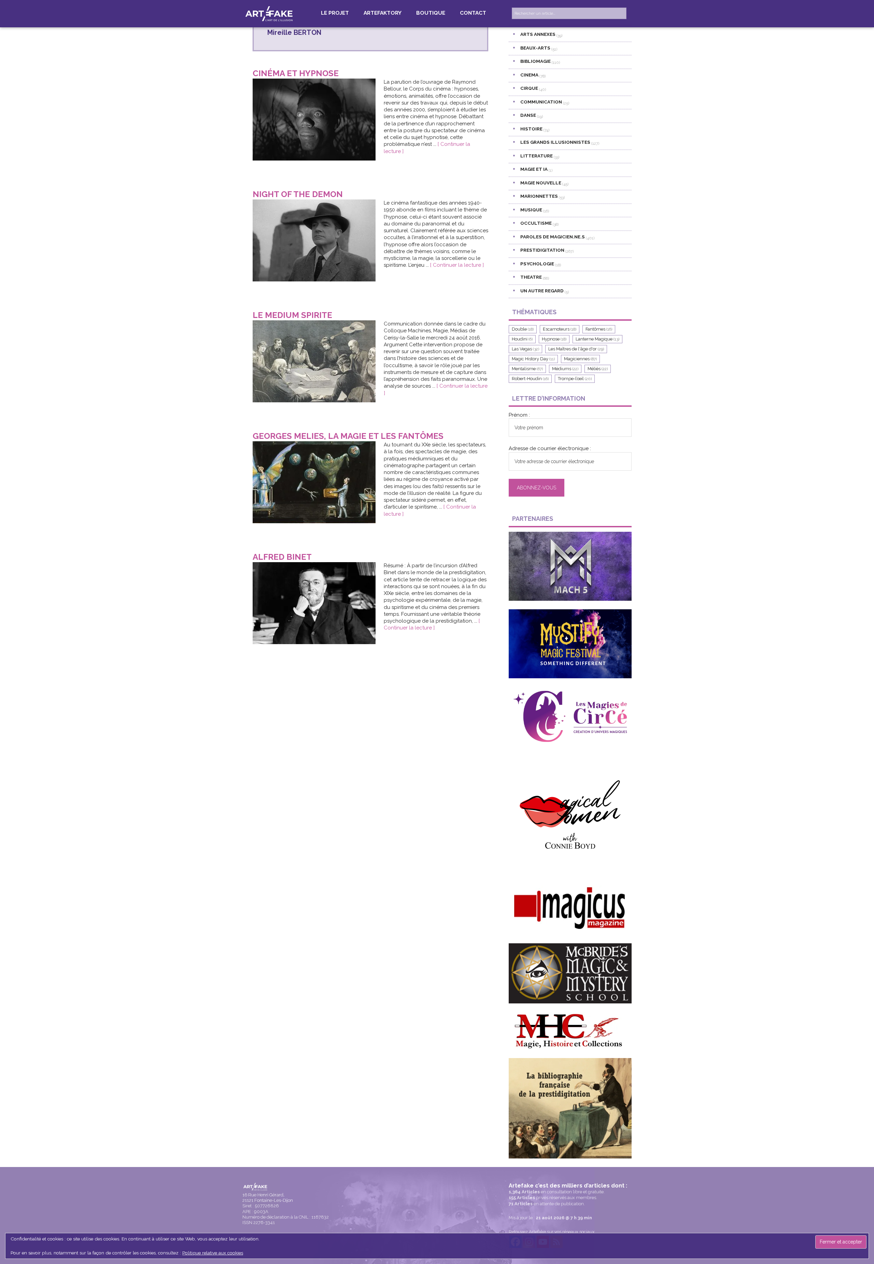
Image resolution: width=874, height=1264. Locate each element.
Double (523, 329)
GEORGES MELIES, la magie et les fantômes (348, 436)
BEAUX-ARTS (535, 48)
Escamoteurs (559, 329)
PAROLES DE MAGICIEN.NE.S (552, 236)
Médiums (565, 368)
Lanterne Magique (597, 339)
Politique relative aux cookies (212, 1252)
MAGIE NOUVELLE (540, 182)
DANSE (528, 115)
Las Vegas (525, 348)
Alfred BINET (282, 557)
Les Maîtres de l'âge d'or (576, 348)
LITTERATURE (536, 155)
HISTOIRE (531, 128)
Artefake (269, 13)
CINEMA (529, 75)
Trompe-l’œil (575, 378)
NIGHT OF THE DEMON (298, 194)
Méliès (598, 368)
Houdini (522, 339)
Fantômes (599, 329)
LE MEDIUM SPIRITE (292, 315)
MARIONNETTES (539, 196)
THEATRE (531, 277)
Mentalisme (527, 368)
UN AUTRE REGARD (542, 290)
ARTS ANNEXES (537, 34)
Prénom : (519, 415)
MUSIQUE (531, 209)
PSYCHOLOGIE (537, 263)
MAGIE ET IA (534, 169)
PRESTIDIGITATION (542, 250)
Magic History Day (533, 358)
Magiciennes (580, 358)
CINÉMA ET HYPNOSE (296, 73)
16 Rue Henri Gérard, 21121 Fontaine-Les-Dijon (267, 1197)
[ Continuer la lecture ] (457, 265)
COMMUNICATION (541, 102)
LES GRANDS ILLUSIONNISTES (555, 142)
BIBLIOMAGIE (535, 61)
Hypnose (554, 339)
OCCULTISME (536, 223)
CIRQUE (529, 88)
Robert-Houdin (530, 378)
